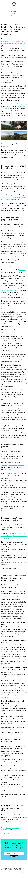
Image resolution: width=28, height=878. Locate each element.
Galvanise (22, 270)
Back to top (23, 872)
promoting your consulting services (12, 465)
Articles (14, 9)
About (14, 13)
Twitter (7, 868)
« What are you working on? (8, 832)
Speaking (14, 16)
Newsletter (14, 11)
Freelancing (9, 828)
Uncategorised (4, 829)
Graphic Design (16, 828)
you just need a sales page (9, 290)
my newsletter (9, 869)
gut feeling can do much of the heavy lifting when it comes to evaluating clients (14, 535)
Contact (14, 18)
